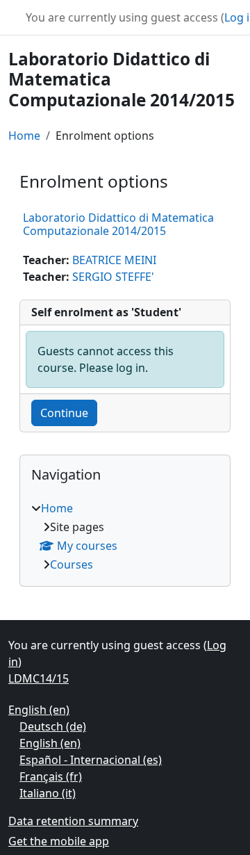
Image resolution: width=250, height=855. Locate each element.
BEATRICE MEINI (114, 260)
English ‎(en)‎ (38, 709)
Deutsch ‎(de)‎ (52, 726)
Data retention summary (73, 821)
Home (24, 135)
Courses (71, 564)
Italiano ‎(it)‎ (47, 793)
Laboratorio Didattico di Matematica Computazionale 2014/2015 (118, 224)
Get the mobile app (58, 841)
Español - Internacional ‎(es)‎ (90, 759)
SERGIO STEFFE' (113, 276)
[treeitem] (125, 536)
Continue (64, 413)
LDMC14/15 (38, 678)
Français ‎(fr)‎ (50, 776)
